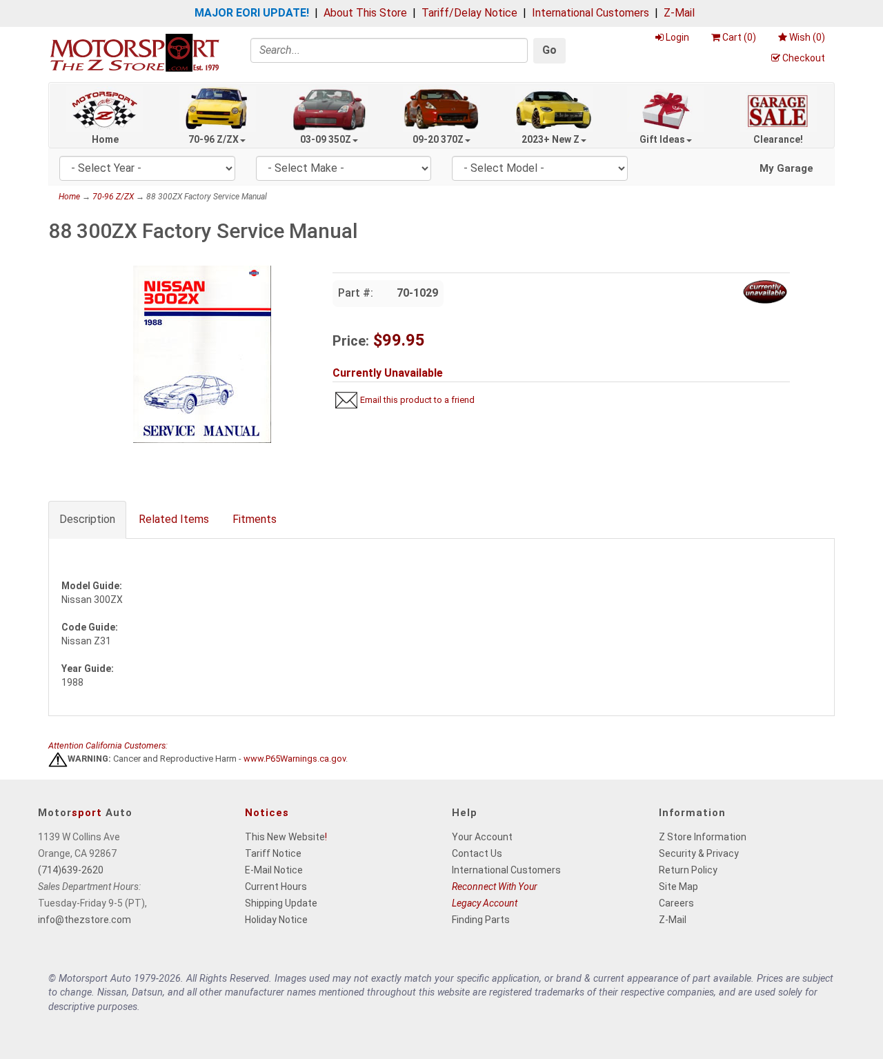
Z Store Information (702, 836)
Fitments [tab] (254, 519)
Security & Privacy (699, 853)
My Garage (786, 168)
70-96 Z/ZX (213, 139)
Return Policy (688, 869)
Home (105, 139)
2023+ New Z (550, 139)
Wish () (807, 37)
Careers (676, 903)
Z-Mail (679, 12)
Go (549, 50)
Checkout (803, 57)
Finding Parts (481, 919)
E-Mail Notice (274, 869)
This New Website (285, 836)
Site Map (678, 886)
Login (677, 37)
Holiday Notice (276, 919)
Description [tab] (87, 519)
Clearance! (778, 139)
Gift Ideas (662, 139)
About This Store (365, 12)
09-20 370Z (438, 139)
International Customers (590, 12)
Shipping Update (281, 903)
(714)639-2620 (70, 869)
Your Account (482, 836)
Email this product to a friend (417, 400)
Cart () (739, 37)
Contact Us (477, 853)
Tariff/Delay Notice (469, 12)
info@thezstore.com (84, 919)
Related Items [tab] (174, 519)
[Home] (134, 52)
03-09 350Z (325, 139)
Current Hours (276, 886)
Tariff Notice (273, 853)
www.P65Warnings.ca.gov (295, 759)
